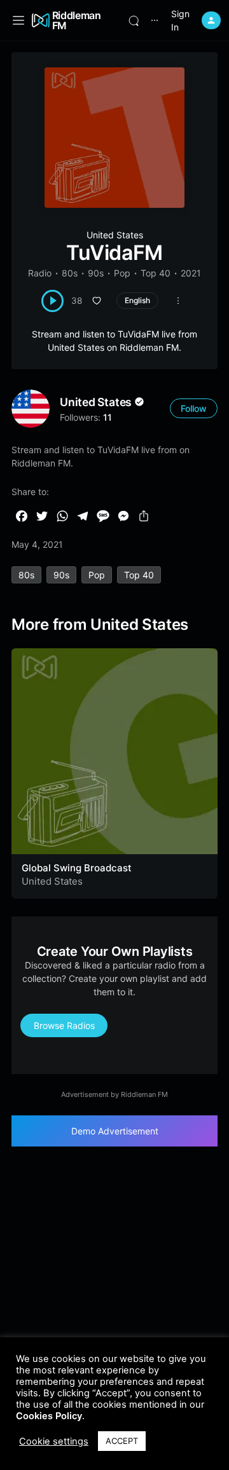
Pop (122, 273)
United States (115, 234)
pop (96, 574)
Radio (40, 273)
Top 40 (155, 273)
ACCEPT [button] (122, 1441)
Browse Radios (64, 1025)
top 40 (139, 574)
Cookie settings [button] (53, 1441)
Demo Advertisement (114, 1131)
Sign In (180, 20)
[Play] (52, 301)
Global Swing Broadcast (77, 868)
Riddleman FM (76, 20)
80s (70, 273)
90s (96, 273)
